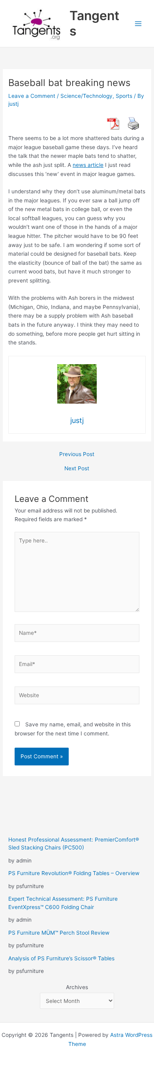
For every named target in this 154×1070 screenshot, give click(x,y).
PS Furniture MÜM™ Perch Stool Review (58, 933)
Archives (77, 987)
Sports (124, 96)
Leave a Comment (31, 96)
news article (88, 165)
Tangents (94, 23)
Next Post (76, 468)
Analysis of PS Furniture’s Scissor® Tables (61, 958)
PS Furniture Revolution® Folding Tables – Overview (73, 873)
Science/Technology (86, 96)
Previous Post (76, 454)
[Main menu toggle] (138, 23)
